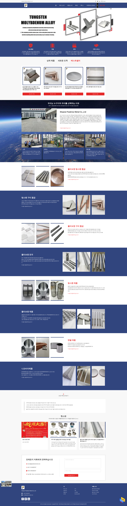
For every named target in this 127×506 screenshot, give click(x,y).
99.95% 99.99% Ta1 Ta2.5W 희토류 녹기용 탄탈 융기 (78, 343)
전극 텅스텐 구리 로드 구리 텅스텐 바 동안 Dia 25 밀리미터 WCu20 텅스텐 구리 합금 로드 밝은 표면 (31, 88)
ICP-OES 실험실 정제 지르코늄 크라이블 (60, 439)
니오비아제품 (27, 369)
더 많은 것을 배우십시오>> (65, 128)
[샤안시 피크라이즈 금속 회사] (39, 120)
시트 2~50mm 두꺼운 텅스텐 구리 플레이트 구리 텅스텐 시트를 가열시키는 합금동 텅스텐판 (40, 200)
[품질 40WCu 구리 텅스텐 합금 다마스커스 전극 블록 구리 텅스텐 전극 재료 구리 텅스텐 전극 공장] (83, 205)
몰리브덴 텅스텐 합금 (76, 169)
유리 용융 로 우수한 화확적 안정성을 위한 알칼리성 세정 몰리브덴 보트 (94, 87)
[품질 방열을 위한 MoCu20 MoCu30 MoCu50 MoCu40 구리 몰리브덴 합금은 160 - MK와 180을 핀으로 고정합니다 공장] (74, 75)
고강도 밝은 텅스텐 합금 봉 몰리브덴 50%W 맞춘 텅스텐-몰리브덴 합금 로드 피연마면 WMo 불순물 (86, 174)
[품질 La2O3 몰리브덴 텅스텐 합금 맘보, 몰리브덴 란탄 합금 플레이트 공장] (28, 176)
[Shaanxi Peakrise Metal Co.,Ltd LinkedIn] (99, 1)
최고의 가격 (31, 94)
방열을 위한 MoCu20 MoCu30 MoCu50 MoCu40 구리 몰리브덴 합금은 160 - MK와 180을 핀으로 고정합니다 (74, 88)
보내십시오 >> (71, 475)
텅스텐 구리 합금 (28, 198)
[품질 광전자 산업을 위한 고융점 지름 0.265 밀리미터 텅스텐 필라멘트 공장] (28, 290)
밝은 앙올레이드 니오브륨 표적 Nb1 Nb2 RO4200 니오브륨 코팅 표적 (35, 374)
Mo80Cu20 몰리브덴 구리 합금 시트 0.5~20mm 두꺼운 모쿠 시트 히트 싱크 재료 (84, 230)
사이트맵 (76, 492)
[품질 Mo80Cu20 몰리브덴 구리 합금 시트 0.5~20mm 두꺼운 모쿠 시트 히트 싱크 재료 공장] (42, 233)
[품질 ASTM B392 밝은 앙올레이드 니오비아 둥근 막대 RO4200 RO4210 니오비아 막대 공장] (69, 376)
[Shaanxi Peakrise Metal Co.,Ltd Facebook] (95, 1)
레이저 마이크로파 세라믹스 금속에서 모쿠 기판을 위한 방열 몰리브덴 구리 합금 (84, 229)
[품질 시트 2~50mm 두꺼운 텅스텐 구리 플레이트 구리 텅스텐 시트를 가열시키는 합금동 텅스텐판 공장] (69, 205)
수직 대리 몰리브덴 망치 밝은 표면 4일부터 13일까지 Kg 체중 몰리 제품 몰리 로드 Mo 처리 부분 (48, 409)
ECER (86, 504)
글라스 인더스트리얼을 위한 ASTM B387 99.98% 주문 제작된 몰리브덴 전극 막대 (38, 259)
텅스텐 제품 (73, 283)
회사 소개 (65, 488)
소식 (75, 488)
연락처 (65, 493)
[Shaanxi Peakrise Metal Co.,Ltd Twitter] (97, 1)
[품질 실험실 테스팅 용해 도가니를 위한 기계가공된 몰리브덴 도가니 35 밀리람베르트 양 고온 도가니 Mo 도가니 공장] (69, 319)
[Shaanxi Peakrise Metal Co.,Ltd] (25, 5)
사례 (75, 490)
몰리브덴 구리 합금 (76, 226)
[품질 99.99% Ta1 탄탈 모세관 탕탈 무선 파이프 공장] (42, 347)
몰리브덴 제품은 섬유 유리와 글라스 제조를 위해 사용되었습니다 (92, 440)
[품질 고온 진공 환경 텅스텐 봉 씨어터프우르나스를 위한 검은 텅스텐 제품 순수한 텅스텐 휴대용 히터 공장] (57, 290)
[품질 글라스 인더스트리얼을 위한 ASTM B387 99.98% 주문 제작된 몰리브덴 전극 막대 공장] (83, 262)
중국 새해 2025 (26, 439)
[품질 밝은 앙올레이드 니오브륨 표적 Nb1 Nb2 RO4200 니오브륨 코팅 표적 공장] (98, 376)
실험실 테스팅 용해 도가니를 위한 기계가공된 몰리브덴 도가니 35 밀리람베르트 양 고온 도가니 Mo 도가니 (40, 315)
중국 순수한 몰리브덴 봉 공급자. (46, 504)
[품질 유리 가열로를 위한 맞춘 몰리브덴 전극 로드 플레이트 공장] (69, 262)
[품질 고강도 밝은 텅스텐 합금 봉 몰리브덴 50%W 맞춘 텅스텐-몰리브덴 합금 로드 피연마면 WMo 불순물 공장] (42, 176)
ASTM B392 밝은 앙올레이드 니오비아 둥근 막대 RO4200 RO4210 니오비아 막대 (38, 371)
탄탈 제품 (72, 340)
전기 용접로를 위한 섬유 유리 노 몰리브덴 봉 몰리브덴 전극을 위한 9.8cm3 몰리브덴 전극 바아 (40, 261)
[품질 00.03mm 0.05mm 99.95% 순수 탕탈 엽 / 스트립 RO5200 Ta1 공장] (57, 347)
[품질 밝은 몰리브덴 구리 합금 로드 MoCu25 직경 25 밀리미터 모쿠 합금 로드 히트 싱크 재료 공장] (57, 233)
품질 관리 (65, 492)
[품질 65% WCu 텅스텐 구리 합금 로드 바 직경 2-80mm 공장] (98, 205)
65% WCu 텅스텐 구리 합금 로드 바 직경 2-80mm (31, 203)
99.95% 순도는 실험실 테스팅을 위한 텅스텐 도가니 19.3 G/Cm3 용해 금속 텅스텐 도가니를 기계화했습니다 (52, 88)
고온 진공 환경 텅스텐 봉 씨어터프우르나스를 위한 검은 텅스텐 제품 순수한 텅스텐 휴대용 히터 (86, 290)
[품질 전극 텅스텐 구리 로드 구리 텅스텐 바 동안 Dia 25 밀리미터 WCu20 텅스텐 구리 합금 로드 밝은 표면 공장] (32, 75)
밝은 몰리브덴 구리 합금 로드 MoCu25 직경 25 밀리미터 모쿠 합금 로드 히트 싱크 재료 (85, 232)
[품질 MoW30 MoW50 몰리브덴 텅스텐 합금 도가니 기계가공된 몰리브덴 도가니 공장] (57, 176)
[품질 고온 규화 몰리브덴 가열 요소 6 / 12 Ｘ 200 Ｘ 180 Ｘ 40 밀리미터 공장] (98, 319)
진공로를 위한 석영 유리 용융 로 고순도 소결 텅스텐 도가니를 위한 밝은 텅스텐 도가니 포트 (86, 287)
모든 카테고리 (94, 493)
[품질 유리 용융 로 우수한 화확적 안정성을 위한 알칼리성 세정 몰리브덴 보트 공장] (95, 75)
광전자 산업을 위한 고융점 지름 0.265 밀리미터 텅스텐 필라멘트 (81, 286)
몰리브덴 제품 (27, 312)
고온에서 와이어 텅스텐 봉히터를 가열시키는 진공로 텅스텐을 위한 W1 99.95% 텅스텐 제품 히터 (49, 405)
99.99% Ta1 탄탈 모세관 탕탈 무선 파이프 (76, 344)
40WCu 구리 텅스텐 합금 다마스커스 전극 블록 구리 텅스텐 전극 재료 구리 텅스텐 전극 (39, 202)
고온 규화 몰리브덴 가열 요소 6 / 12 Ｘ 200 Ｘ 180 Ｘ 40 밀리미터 (34, 319)
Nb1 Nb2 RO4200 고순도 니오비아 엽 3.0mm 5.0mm (32, 373)
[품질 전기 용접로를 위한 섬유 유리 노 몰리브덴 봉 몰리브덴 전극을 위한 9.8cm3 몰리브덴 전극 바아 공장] (98, 262)
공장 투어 (65, 490)
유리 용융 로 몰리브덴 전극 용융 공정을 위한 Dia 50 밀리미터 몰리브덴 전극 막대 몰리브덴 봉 (48, 402)
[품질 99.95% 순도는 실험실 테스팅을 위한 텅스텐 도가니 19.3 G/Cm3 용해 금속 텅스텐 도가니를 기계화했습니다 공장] (53, 75)
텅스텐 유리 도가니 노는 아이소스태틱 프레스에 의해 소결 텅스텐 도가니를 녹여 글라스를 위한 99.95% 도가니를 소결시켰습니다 (56, 407)
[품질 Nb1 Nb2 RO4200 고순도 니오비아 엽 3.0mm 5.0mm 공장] (83, 376)
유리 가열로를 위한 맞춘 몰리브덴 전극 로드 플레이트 (32, 257)
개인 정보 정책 (77, 493)
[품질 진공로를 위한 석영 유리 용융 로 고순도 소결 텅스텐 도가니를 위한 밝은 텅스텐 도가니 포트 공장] (42, 290)
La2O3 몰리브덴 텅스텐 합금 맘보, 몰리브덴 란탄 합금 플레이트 (81, 172)
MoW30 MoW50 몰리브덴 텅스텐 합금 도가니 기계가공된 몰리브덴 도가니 (83, 177)
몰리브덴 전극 (27, 255)
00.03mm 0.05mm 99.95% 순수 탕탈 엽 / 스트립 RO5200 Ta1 (80, 346)
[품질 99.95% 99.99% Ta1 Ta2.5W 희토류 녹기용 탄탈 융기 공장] (28, 347)
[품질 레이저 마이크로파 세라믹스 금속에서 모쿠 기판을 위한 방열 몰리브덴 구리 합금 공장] (28, 233)
